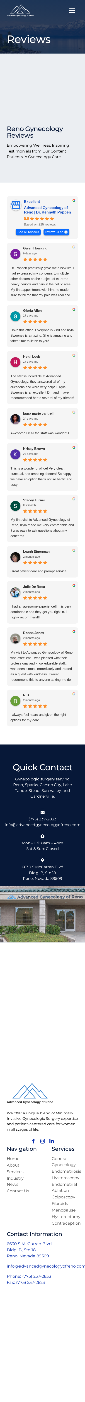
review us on (54, 232)
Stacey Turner (34, 500)
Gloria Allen (32, 310)
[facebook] (33, 1141)
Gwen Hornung (35, 248)
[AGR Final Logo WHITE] (20, 6)
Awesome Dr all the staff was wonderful (39, 433)
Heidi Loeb (31, 356)
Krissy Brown (34, 449)
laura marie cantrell (38, 413)
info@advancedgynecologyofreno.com (42, 824)
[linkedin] (51, 1141)
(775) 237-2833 (42, 819)
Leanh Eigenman (36, 551)
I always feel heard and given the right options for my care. (38, 717)
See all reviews (28, 232)
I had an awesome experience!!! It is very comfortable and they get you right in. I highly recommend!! (40, 611)
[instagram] (42, 1141)
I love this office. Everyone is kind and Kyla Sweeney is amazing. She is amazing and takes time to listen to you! (42, 335)
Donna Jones (33, 633)
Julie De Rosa (34, 587)
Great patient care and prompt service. (38, 571)
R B (26, 695)
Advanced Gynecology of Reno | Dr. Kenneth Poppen (47, 210)
